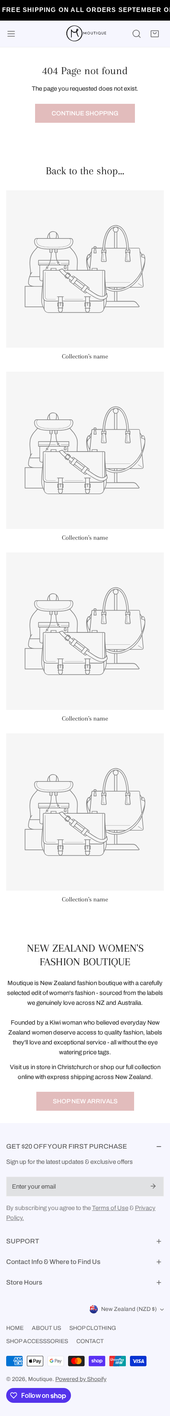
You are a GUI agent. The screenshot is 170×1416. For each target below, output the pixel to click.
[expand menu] (11, 33)
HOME (15, 1328)
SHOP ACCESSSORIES (37, 1341)
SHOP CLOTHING (92, 1328)
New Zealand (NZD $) (129, 1309)
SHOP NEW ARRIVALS (85, 1101)
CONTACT (90, 1341)
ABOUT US (46, 1328)
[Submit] (153, 1186)
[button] (155, 34)
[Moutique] (85, 33)
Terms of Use (110, 1208)
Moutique (40, 1379)
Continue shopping (85, 113)
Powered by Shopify (80, 1379)
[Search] (137, 34)
